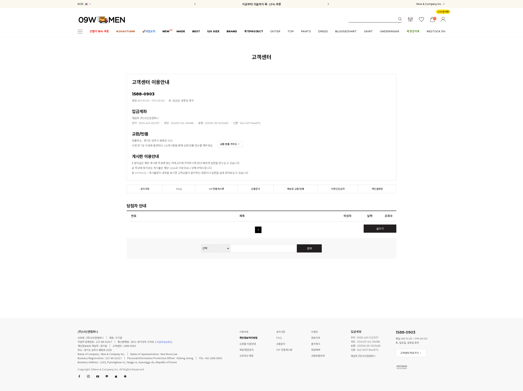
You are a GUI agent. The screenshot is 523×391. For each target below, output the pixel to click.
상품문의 (255, 188)
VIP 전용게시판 (284, 349)
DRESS (323, 31)
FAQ (179, 188)
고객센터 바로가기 (409, 352)
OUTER (275, 31)
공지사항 (144, 188)
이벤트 (314, 331)
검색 (309, 248)
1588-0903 (405, 332)
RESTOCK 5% (436, 31)
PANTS (306, 31)
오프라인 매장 (246, 355)
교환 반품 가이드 (229, 144)
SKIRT (368, 31)
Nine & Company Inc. (429, 4)
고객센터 (261, 57)
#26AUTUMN (125, 31)
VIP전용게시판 (216, 188)
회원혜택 (315, 349)
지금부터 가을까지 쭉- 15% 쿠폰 (261, 4)
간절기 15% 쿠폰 (99, 31)
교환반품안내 (318, 355)
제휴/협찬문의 (246, 349)
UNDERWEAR (389, 31)
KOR (81, 4)
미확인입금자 (338, 188)
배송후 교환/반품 (295, 188)
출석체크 (315, 343)
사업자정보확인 (164, 342)
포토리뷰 (315, 338)
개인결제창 (377, 188)
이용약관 (243, 331)
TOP (290, 31)
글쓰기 (380, 228)
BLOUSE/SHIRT (346, 31)
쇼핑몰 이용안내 (247, 343)
